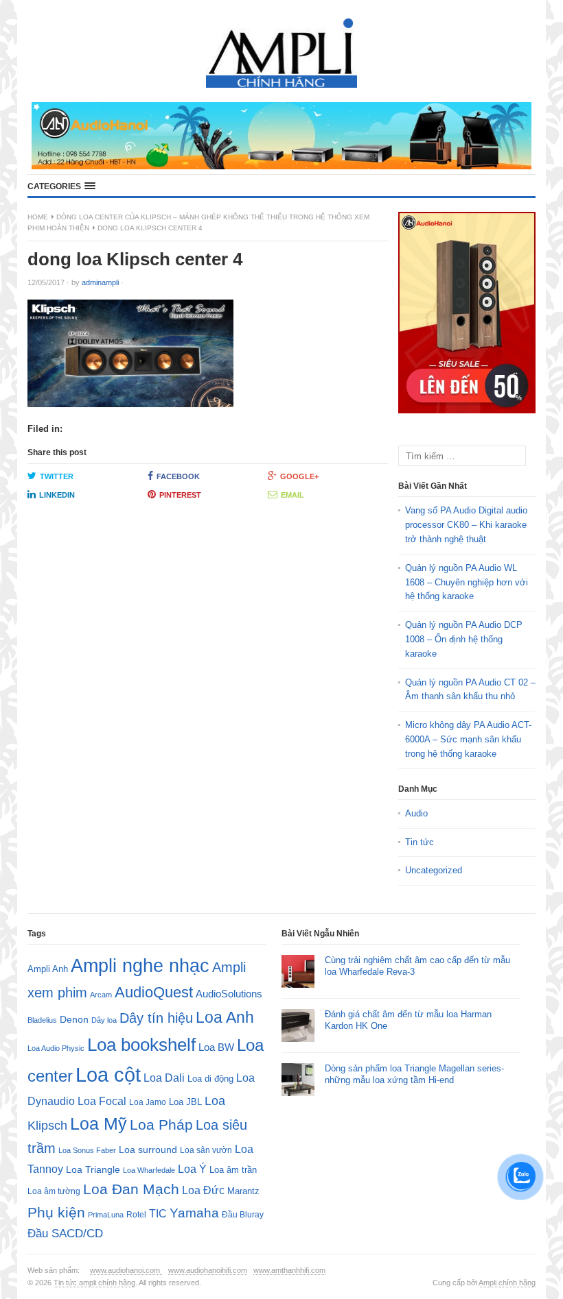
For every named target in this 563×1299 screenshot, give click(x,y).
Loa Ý (192, 1169)
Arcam (101, 995)
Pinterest (180, 495)
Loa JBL (185, 1102)
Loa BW (216, 1047)
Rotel (136, 1214)
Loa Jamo (147, 1101)
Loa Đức (203, 1190)
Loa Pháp (161, 1124)
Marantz (243, 1191)
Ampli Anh (47, 969)
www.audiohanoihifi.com (207, 1270)
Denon (74, 1019)
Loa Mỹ (98, 1124)
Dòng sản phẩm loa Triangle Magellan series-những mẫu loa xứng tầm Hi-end (414, 1074)
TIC (158, 1213)
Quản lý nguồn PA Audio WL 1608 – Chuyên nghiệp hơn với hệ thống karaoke (466, 582)
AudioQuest (154, 992)
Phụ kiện (56, 1212)
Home (37, 217)
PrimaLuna (106, 1215)
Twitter (56, 476)
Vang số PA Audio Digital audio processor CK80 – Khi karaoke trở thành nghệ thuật (466, 524)
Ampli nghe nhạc (140, 966)
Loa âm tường (53, 1191)
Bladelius (42, 1020)
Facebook (178, 476)
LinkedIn (57, 495)
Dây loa (104, 1020)
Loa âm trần (233, 1170)
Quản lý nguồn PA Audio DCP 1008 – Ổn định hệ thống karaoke (463, 639)
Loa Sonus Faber (87, 1150)
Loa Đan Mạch (131, 1189)
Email (292, 495)
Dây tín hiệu (156, 1017)
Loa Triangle (93, 1170)
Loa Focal (102, 1101)
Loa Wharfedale (149, 1170)
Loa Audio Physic (55, 1048)
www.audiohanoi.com (126, 1270)
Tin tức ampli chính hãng (94, 1282)
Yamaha (194, 1213)
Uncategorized (433, 870)
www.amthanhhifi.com (289, 1270)
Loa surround (148, 1150)
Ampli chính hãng (507, 1282)
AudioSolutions (229, 993)
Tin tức (419, 842)
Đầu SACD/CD (65, 1233)
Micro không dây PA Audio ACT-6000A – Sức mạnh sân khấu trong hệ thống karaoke (468, 739)
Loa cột (108, 1074)
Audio (416, 813)
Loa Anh (225, 1017)
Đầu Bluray (243, 1214)
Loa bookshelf (141, 1044)
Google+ (299, 476)
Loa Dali (164, 1078)
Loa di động (210, 1078)
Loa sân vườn (206, 1150)
